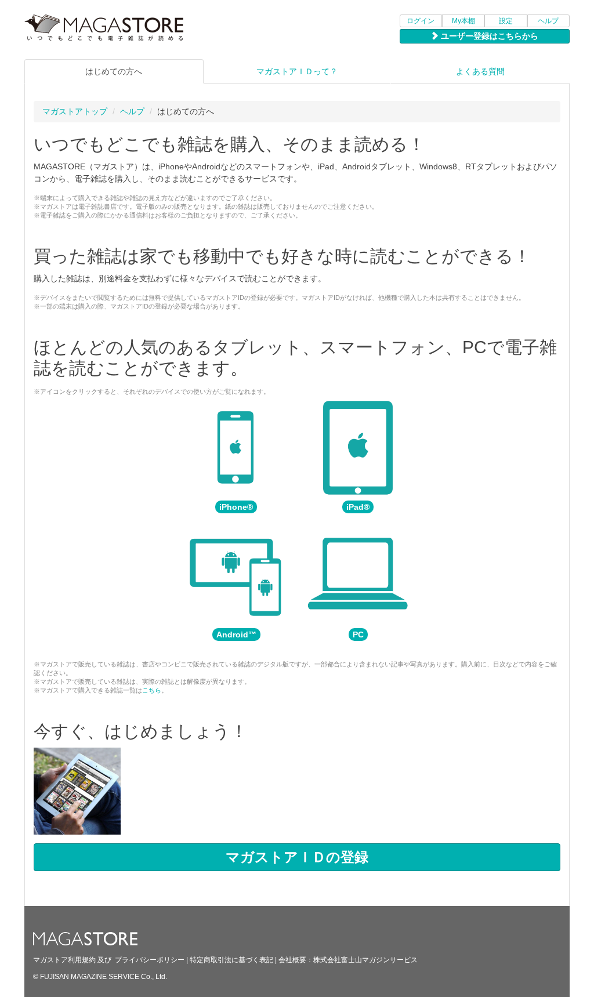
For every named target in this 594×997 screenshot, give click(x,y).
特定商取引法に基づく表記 (231, 960)
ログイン (420, 21)
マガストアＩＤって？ (297, 71)
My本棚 (463, 21)
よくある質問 (480, 71)
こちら (151, 690)
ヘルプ (548, 21)
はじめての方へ (113, 71)
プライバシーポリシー (149, 960)
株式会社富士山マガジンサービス (365, 960)
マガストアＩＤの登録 (297, 857)
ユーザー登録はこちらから (488, 36)
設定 (506, 21)
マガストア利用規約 (64, 960)
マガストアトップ (74, 111)
